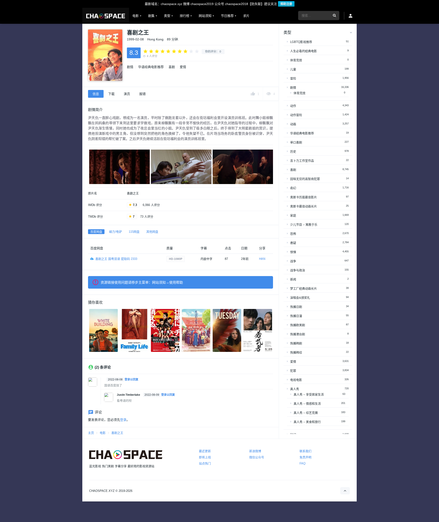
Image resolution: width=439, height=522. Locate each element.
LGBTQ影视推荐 (301, 42)
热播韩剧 (296, 343)
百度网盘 (96, 231)
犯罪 (293, 370)
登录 (123, 420)
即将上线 (205, 457)
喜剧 (172, 67)
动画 (293, 124)
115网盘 (134, 231)
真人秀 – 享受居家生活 (309, 394)
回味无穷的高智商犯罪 (305, 179)
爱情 (183, 67)
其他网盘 (152, 231)
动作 (293, 106)
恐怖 (293, 233)
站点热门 (205, 463)
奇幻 (293, 188)
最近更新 (205, 451)
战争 (293, 261)
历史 (293, 151)
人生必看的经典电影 (303, 51)
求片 (246, 16)
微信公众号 (256, 457)
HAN (262, 259)
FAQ (302, 463)
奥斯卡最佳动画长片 (303, 206)
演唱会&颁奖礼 (300, 297)
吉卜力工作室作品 (302, 160)
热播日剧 (296, 306)
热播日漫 (296, 316)
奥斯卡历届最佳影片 (303, 197)
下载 (111, 94)
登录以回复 (131, 379)
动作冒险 (296, 115)
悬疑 (293, 243)
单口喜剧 (296, 142)
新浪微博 (255, 451)
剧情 (130, 67)
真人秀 (294, 389)
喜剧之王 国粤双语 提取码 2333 (116, 259)
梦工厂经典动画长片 (303, 288)
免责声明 (305, 457)
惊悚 (293, 252)
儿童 (293, 69)
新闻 (293, 279)
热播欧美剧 (297, 325)
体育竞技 (296, 60)
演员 (127, 94)
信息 (96, 94)
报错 (142, 94)
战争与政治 (297, 270)
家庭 (293, 215)
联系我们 (305, 451)
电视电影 (296, 380)
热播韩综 (296, 352)
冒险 (293, 78)
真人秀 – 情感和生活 (307, 403)
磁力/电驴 (115, 231)
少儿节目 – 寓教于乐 (303, 224)
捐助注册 (286, 3)
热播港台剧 (297, 334)
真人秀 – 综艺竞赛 (306, 412)
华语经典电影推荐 (151, 67)
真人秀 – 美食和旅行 (307, 422)
